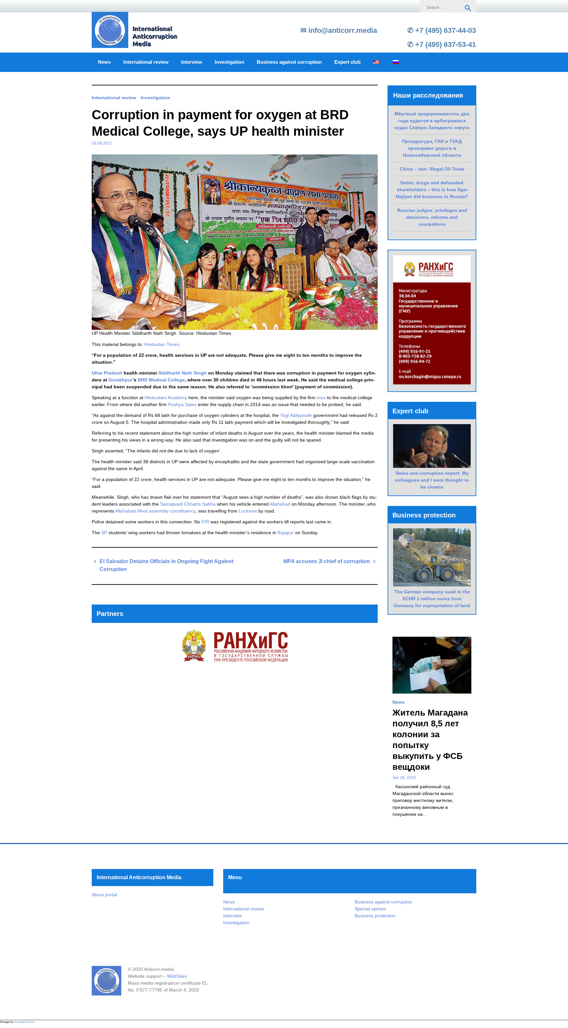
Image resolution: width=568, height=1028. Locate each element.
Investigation (229, 62)
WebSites (177, 976)
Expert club (347, 62)
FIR (205, 521)
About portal (104, 894)
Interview (191, 62)
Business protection (375, 915)
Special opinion (370, 908)
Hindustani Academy (166, 397)
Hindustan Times (161, 344)
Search (468, 8)
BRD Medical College (161, 379)
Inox (321, 397)
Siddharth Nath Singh (182, 373)
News (104, 62)
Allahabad (280, 504)
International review (146, 62)
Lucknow (248, 511)
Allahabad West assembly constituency (155, 511)
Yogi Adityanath (296, 415)
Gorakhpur (120, 379)
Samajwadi (171, 504)
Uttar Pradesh (107, 373)
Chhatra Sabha (200, 504)
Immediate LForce (24, 1021)
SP (104, 532)
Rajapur (285, 532)
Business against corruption (289, 62)
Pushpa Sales (182, 404)
